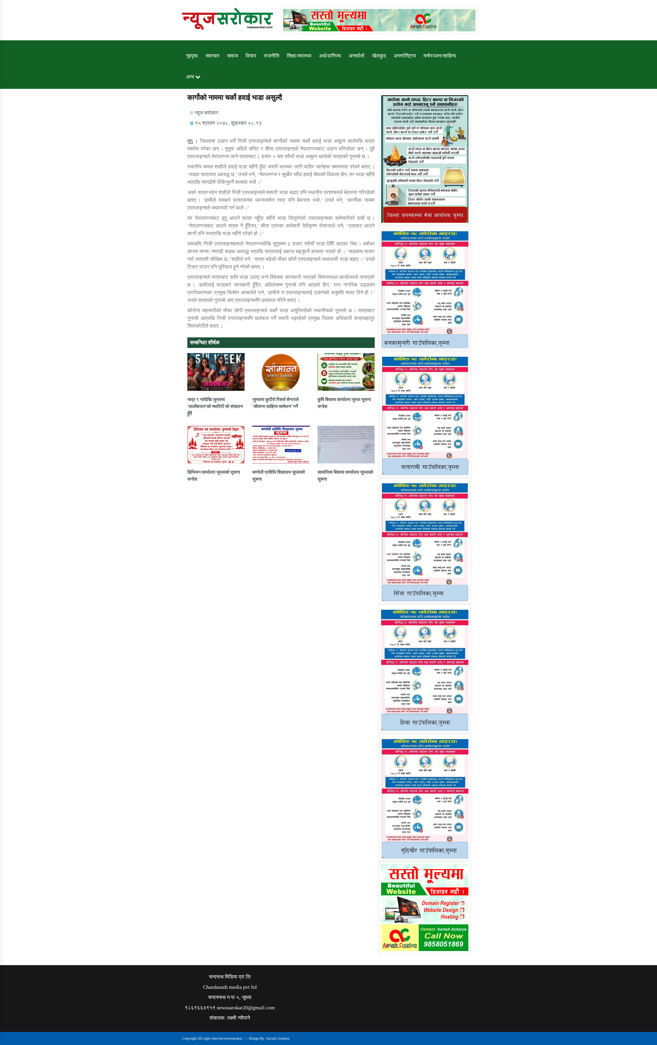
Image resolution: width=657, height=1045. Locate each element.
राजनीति (271, 56)
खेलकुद (379, 56)
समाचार (212, 56)
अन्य (190, 77)
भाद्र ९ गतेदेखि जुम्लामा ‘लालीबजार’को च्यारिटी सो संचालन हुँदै (215, 406)
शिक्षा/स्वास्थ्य (299, 56)
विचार (251, 56)
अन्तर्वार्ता (356, 56)
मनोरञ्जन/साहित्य (439, 56)
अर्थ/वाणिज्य (330, 56)
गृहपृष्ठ (192, 56)
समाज (232, 56)
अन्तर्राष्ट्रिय (405, 56)
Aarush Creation (277, 1038)
